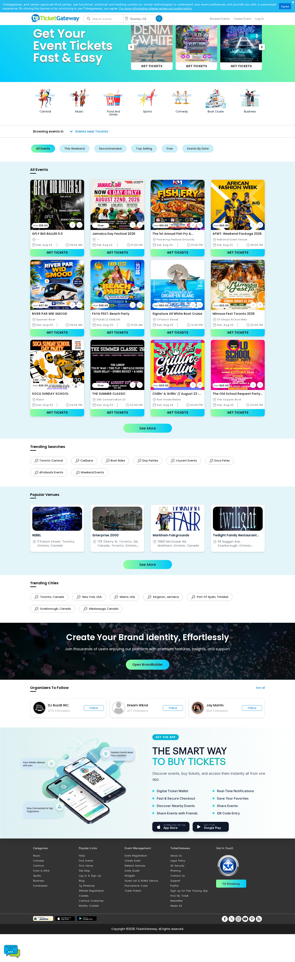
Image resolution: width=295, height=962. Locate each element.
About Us (176, 859)
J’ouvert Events (190, 461)
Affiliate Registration (91, 894)
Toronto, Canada (51, 599)
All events (43, 149)
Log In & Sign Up (90, 879)
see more (147, 428)
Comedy (38, 864)
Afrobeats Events (51, 473)
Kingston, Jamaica (168, 599)
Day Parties (153, 461)
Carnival (38, 869)
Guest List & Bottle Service (141, 884)
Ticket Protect (133, 894)
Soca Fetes (227, 461)
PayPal (174, 889)
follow (99, 712)
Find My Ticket (179, 899)
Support (175, 884)
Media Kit (176, 909)
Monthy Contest (89, 909)
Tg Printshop (87, 889)
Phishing (175, 874)
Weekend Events (93, 473)
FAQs (82, 859)
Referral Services (135, 869)
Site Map (84, 874)
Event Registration (136, 859)
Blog (81, 884)
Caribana (87, 461)
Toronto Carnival (51, 461)
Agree (285, 6)
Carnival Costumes (91, 904)
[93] (55, 17)
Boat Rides (120, 461)
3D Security (177, 869)
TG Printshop (231, 888)
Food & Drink (41, 874)
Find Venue (86, 869)
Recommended (110, 149)
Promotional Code (136, 889)
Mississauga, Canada (104, 612)
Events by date (198, 149)
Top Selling (144, 149)
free (170, 149)
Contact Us (177, 879)
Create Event (132, 864)
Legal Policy (177, 864)
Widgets (130, 879)
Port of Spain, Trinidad (216, 599)
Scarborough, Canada (55, 612)
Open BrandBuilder (147, 668)
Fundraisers (40, 889)
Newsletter (176, 904)
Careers (83, 899)
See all (260, 692)
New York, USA (92, 599)
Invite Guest (132, 874)
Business (38, 884)
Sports (37, 879)
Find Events (86, 864)
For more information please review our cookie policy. (155, 8)
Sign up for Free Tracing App (189, 894)
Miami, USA (129, 599)
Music (36, 859)
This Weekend (74, 149)
